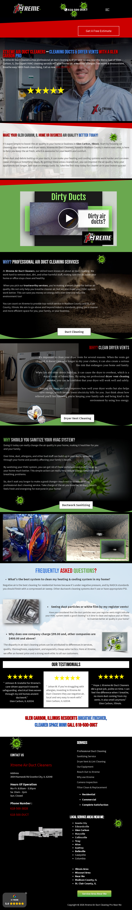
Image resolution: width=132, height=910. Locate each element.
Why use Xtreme (85, 777)
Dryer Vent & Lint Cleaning (91, 761)
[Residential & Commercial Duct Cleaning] (36, 833)
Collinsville (81, 837)
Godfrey (79, 847)
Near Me (80, 876)
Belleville (80, 851)
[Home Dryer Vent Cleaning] (36, 414)
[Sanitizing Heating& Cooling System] (115, 641)
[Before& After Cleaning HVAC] (97, 537)
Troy (77, 841)
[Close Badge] (26, 893)
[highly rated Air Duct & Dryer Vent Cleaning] (45, 90)
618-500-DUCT (64, 67)
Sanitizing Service (86, 756)
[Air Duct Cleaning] (21, 611)
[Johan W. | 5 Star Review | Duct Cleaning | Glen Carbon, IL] (67, 677)
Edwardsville (82, 826)
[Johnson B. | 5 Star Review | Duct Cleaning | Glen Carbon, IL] (20, 676)
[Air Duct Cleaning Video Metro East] (68, 218)
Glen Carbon (82, 830)
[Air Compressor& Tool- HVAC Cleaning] (34, 537)
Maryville (80, 833)
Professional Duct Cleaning (91, 751)
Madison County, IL (86, 879)
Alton (78, 844)
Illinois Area (81, 869)
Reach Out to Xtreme (88, 771)
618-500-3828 (19, 808)
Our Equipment (85, 766)
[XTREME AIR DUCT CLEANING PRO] (26, 8)
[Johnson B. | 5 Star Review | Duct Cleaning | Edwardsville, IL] (111, 676)
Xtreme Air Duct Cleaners (31, 764)
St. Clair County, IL (85, 883)
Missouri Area (82, 872)
